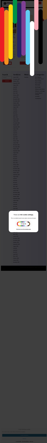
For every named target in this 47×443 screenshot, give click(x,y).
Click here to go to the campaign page (23, 229)
